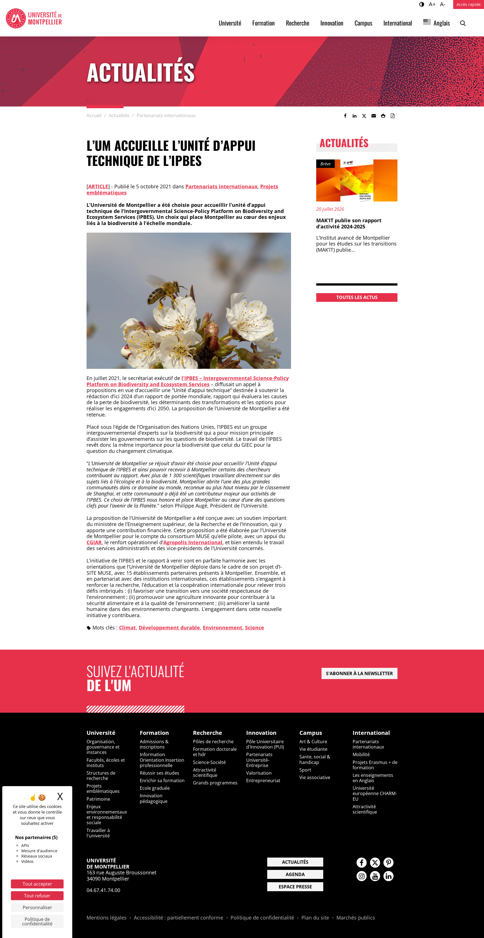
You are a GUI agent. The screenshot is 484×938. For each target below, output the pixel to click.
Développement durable (169, 627)
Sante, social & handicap (314, 759)
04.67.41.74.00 (103, 890)
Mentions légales (107, 918)
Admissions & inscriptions (154, 744)
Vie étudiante (313, 749)
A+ (433, 4)
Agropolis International (192, 542)
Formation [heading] (154, 732)
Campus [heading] (310, 732)
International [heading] (371, 732)
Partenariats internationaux (221, 186)
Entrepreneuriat (263, 780)
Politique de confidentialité (262, 918)
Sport (305, 770)
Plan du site (315, 918)
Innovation (331, 22)
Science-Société (209, 762)
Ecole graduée (155, 788)
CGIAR (94, 542)
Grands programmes (215, 783)
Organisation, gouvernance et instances (103, 746)
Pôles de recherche (213, 741)
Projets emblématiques (103, 788)
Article (98, 186)
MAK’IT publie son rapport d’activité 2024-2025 (348, 223)
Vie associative (314, 777)
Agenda (295, 874)
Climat (127, 627)
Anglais (442, 22)
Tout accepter (37, 884)
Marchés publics (355, 918)
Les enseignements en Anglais (373, 778)
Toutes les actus (357, 297)
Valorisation (259, 773)
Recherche (297, 22)
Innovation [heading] (261, 732)
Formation (263, 22)
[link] (345, 116)
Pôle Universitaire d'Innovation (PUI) (265, 744)
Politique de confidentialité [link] (37, 921)
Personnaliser (37, 907)
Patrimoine (98, 799)
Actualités (295, 862)
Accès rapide (469, 4)
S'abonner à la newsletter (359, 673)
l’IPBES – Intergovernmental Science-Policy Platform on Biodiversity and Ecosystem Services (188, 381)
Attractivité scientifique (205, 772)
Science (254, 627)
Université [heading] (101, 732)
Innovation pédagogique (153, 798)
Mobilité (361, 754)
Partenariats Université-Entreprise (259, 759)
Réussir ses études (159, 773)
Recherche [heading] (207, 732)
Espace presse (295, 887)
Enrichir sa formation (162, 780)
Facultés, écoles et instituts (106, 762)
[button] (373, 116)
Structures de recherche (101, 775)
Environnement (222, 627)
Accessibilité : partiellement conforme (178, 918)
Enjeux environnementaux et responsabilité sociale (107, 814)
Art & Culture (313, 741)
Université (230, 22)
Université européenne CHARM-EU (375, 793)
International (397, 22)
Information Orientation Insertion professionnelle (162, 759)
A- (443, 4)
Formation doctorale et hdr (215, 752)
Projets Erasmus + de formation (375, 765)
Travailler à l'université (98, 833)
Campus (363, 22)
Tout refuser (37, 896)
